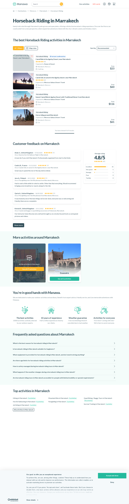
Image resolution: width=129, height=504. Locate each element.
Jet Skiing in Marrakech (24, 405)
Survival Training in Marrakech (98, 404)
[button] (64, 343)
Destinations (22, 11)
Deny (112, 482)
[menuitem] (84, 4)
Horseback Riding (56, 11)
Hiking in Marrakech (24, 398)
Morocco (33, 11)
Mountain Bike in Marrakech (62, 398)
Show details (31, 500)
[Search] (61, 4)
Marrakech (43, 11)
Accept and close (112, 475)
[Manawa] (20, 4)
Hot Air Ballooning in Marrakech (28, 402)
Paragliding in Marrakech (61, 402)
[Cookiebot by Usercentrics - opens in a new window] (13, 500)
